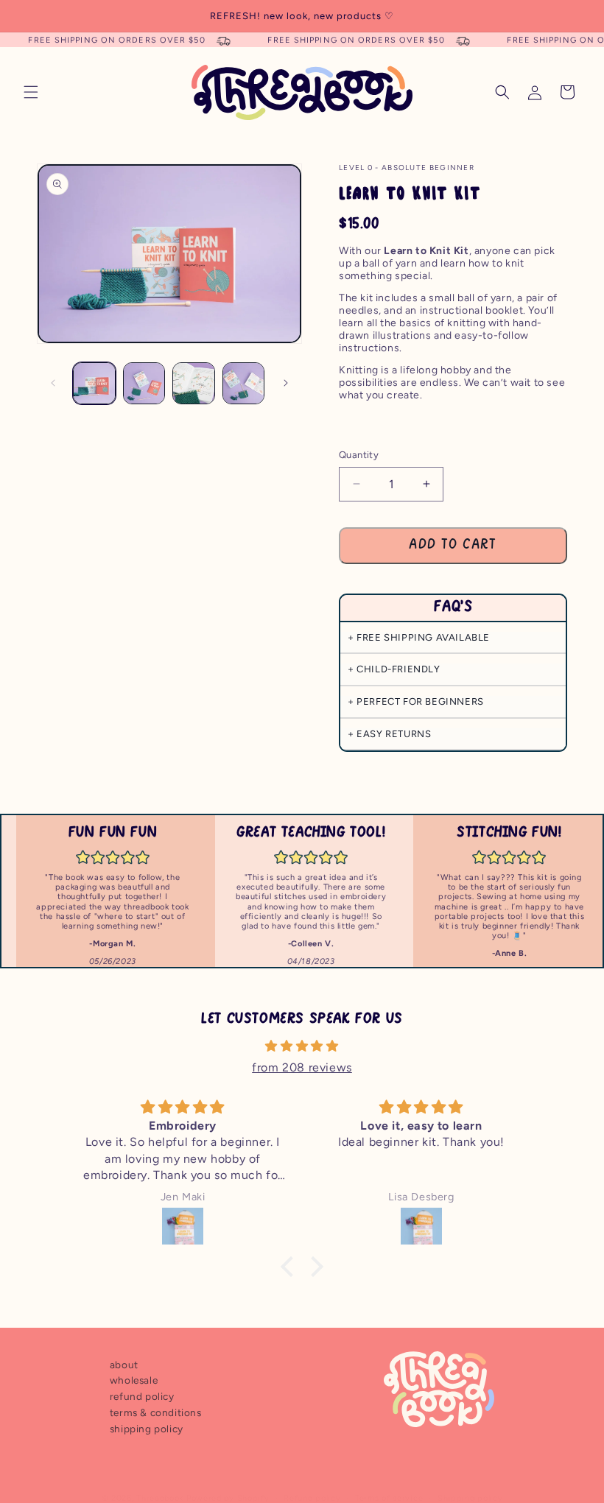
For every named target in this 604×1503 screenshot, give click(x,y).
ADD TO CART (452, 546)
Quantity (359, 454)
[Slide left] (53, 383)
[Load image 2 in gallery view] (144, 383)
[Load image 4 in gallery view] (243, 383)
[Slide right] (286, 383)
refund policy (142, 1396)
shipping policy (146, 1429)
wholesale (134, 1380)
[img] (302, 1046)
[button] (31, 92)
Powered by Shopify (228, 1498)
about (124, 1364)
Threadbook (159, 1498)
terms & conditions (156, 1412)
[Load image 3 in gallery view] (193, 383)
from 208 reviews (302, 1067)
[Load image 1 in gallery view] (94, 383)
